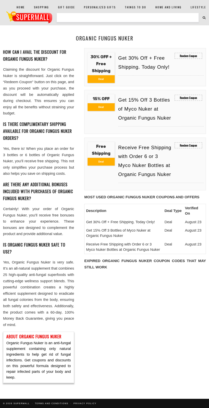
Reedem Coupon (188, 56)
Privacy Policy (85, 403)
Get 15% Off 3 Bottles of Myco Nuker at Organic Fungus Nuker (144, 109)
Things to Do (135, 7)
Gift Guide (66, 7)
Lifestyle (198, 7)
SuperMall (21, 403)
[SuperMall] (29, 17)
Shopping (41, 7)
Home (21, 7)
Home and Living (168, 7)
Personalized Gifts (100, 7)
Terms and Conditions (51, 403)
